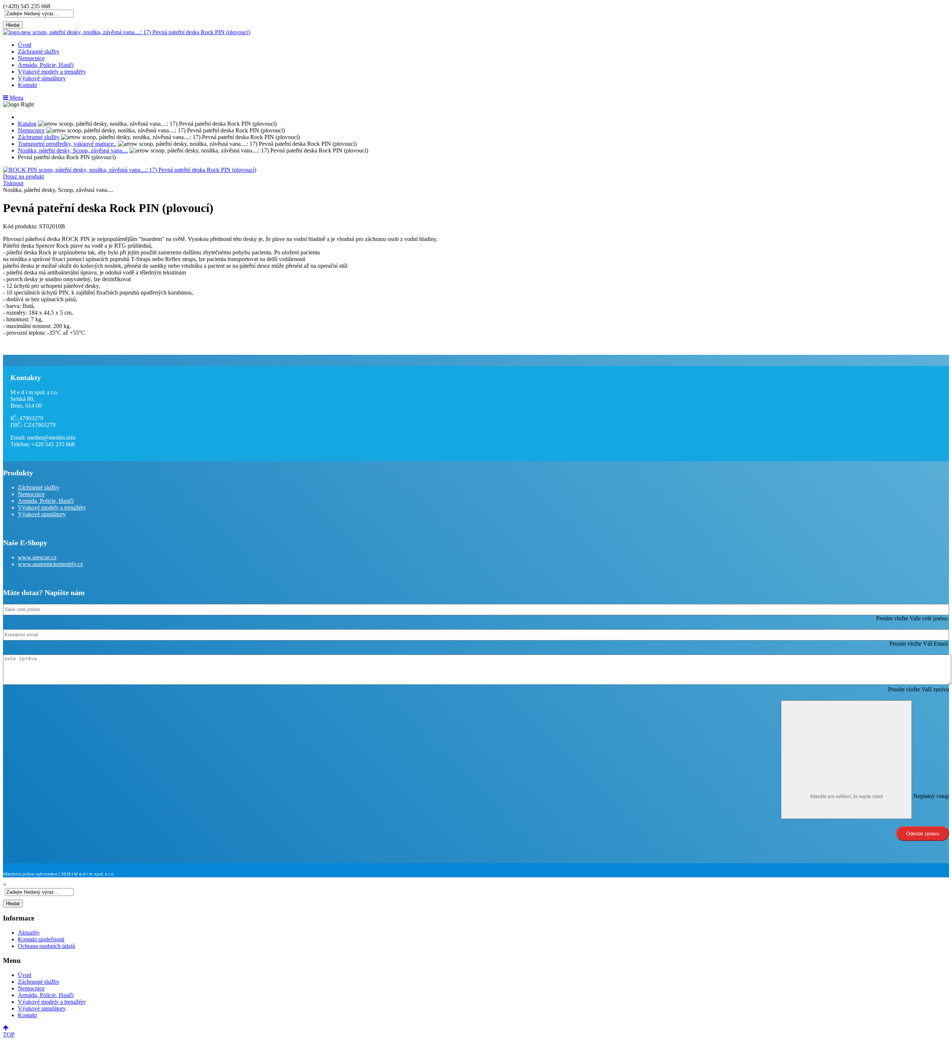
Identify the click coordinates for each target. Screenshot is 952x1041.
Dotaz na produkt (23, 176)
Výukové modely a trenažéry (52, 71)
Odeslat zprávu (922, 833)
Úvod (24, 45)
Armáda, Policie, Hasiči (46, 65)
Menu (15, 97)
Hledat (13, 25)
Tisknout (13, 183)
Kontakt (27, 85)
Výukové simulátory (42, 78)
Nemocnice (31, 58)
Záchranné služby (39, 51)
